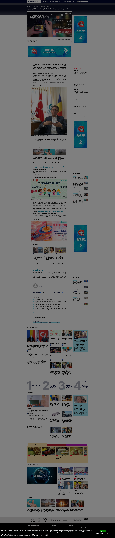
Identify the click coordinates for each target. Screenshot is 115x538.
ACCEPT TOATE (103, 531)
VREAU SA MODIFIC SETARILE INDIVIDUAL (102, 533)
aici (36, 534)
